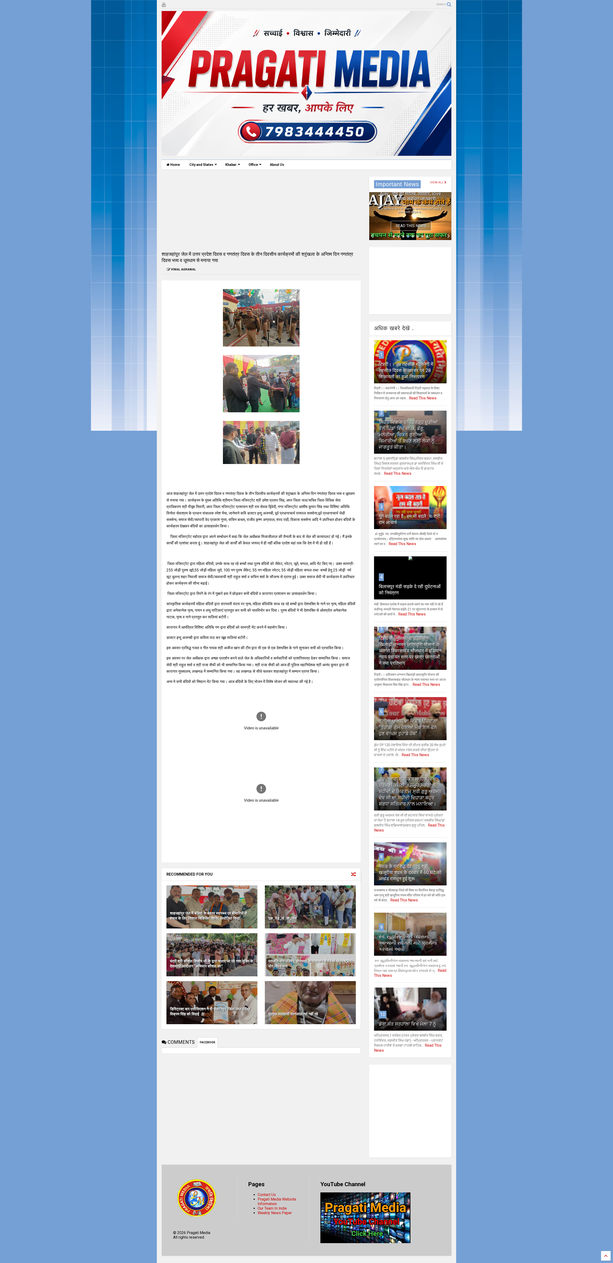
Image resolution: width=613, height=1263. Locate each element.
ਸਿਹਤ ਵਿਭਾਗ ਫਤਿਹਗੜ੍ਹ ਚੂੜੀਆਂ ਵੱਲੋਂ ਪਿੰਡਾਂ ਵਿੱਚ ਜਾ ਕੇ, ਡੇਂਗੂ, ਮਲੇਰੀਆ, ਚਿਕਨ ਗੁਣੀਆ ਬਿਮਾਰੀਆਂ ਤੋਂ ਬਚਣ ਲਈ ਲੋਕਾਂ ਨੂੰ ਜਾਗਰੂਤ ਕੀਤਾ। (408, 434)
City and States (201, 165)
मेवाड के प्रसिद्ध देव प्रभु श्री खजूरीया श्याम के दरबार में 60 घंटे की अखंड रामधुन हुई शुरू (410, 872)
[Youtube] (164, 4)
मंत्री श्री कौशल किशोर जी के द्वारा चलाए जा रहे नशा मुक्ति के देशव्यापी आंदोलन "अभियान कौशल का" (211, 963)
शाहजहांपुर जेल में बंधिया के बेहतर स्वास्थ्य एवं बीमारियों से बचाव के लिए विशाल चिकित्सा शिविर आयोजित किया (208, 916)
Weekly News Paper (275, 1213)
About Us (277, 165)
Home (175, 165)
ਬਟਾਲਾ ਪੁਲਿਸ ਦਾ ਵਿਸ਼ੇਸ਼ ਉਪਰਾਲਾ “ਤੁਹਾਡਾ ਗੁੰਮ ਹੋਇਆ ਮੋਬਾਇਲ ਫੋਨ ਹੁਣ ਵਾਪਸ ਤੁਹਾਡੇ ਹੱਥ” (408, 727)
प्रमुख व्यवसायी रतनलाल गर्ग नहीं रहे (293, 1014)
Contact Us (267, 1194)
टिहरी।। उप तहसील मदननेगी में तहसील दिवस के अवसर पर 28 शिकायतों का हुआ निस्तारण (406, 370)
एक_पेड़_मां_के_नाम (282, 918)
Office (253, 165)
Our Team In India (272, 1208)
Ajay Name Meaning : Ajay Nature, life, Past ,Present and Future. (410, 193)
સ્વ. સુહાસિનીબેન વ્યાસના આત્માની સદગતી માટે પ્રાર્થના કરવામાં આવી (408, 943)
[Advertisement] (261, 210)
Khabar (231, 165)
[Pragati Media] (306, 153)
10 (382, 1014)
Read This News (411, 226)
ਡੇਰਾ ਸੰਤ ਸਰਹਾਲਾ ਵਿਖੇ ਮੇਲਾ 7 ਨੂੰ (407, 1024)
